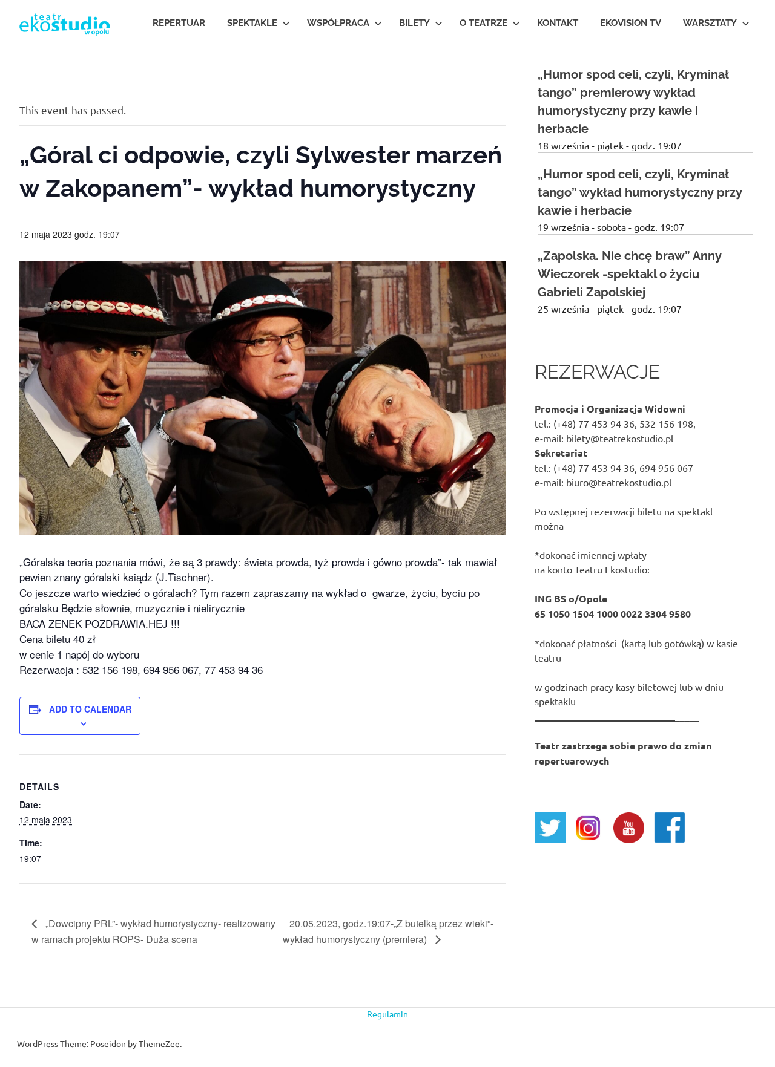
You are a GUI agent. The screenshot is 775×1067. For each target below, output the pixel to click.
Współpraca (338, 23)
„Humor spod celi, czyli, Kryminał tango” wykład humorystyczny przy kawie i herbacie (640, 192)
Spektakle (252, 23)
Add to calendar (90, 709)
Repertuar (179, 23)
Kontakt (557, 23)
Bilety (414, 23)
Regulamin (387, 1013)
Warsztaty (710, 23)
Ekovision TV (630, 23)
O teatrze (483, 23)
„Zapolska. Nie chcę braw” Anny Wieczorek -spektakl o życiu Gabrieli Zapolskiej (630, 274)
